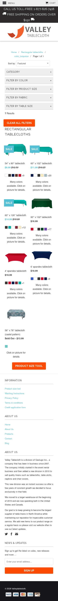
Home (7, 424)
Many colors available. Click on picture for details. (16, 185)
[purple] (45, 229)
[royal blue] (32, 278)
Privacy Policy (11, 397)
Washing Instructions (14, 393)
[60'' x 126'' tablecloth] (16, 225)
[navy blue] (13, 175)
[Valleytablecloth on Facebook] (11, 534)
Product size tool (29, 366)
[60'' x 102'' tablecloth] (42, 173)
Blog (7, 443)
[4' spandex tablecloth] (16, 280)
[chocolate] (16, 175)
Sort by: (12, 63)
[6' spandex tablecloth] (42, 276)
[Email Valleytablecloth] (16, 534)
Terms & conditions (14, 402)
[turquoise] (9, 227)
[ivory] (42, 175)
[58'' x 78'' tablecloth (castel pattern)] (16, 344)
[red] (19, 175)
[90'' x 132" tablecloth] (42, 227)
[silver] (45, 175)
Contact (8, 438)
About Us (9, 429)
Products (9, 433)
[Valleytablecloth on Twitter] (6, 534)
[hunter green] (42, 229)
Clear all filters (19, 122)
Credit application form (15, 407)
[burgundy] (16, 227)
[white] (6, 175)
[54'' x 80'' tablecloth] (16, 173)
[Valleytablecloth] (29, 32)
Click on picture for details (16, 354)
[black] (9, 175)
